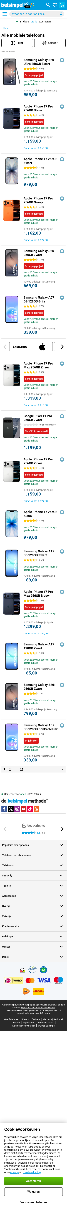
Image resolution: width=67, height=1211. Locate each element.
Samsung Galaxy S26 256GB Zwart (39, 253)
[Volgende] (62, 346)
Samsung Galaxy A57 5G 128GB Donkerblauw (41, 727)
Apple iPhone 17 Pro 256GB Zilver (38, 461)
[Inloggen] (47, 5)
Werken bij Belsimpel (53, 1019)
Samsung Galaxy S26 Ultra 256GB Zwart (39, 62)
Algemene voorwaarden (23, 1026)
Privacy (16, 1022)
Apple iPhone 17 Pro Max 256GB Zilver (38, 365)
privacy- (14, 1172)
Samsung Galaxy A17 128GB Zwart (39, 646)
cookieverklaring (32, 1172)
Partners (36, 1019)
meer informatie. (43, 1013)
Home (6, 28)
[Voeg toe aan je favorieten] (62, 60)
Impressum (28, 1022)
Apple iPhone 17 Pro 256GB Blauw (38, 108)
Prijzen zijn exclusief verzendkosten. (38, 1007)
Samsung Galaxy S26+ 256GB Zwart (40, 687)
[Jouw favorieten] (54, 5)
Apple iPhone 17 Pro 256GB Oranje (38, 200)
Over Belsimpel (11, 1019)
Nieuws (25, 1019)
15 (21, 769)
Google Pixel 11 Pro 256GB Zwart (38, 418)
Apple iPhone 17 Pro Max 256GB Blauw (38, 593)
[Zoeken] (61, 14)
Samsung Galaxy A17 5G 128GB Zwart (39, 553)
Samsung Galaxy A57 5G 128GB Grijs (39, 299)
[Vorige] (5, 346)
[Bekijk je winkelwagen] (62, 5)
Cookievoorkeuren (45, 1022)
